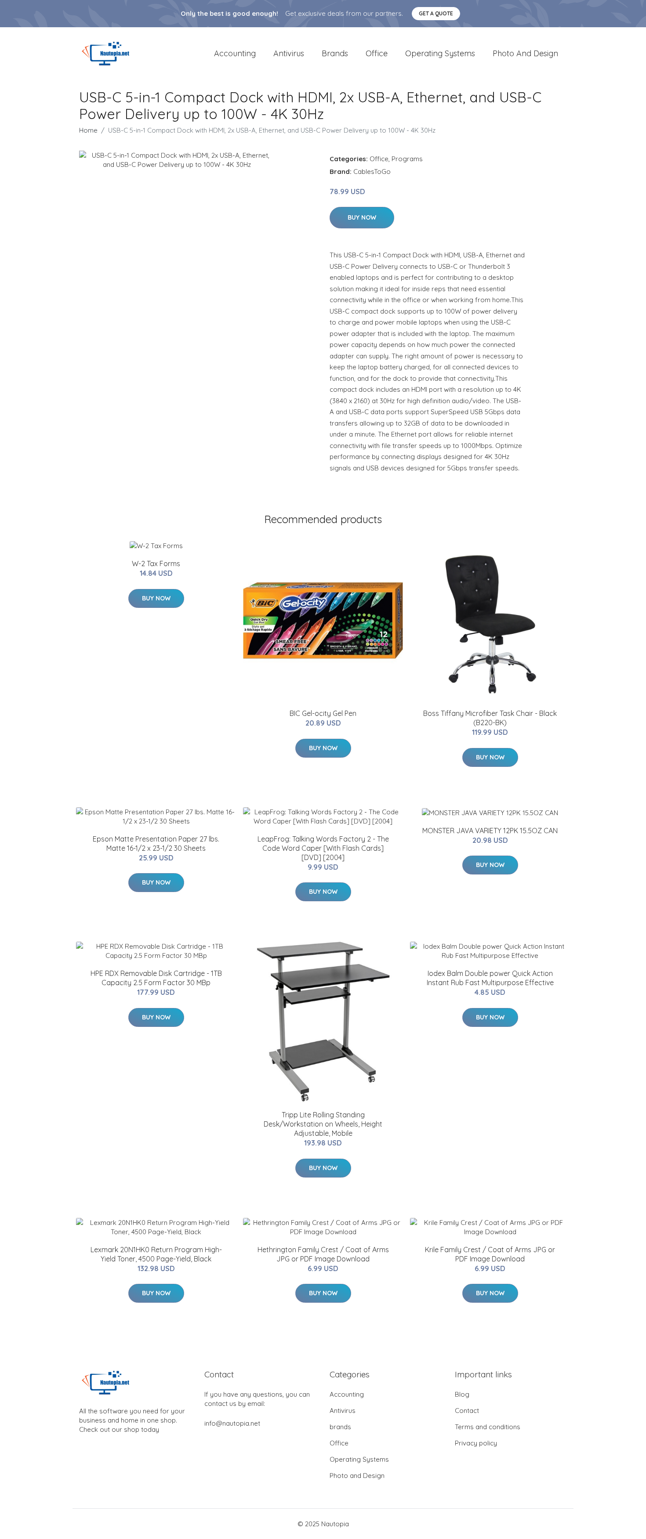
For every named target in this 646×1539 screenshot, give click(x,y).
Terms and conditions (487, 1427)
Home (88, 130)
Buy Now (362, 217)
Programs (407, 159)
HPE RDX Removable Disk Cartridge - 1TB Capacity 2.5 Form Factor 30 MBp (156, 978)
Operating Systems (440, 53)
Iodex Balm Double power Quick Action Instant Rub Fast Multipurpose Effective (490, 978)
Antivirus (288, 53)
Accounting (235, 53)
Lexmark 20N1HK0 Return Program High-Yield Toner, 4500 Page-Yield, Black (156, 1254)
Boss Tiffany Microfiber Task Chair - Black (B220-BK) (490, 718)
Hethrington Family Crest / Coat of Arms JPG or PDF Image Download (323, 1254)
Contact (467, 1410)
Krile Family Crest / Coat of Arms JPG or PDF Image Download (490, 1254)
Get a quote (436, 13)
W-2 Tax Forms (156, 563)
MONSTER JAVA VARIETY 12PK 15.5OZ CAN (490, 830)
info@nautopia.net (232, 1423)
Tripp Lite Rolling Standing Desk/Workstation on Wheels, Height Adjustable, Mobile (323, 1124)
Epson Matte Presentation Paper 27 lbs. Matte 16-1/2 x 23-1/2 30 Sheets (156, 844)
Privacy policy (476, 1443)
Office (377, 53)
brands (335, 53)
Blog (462, 1394)
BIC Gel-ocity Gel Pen (323, 713)
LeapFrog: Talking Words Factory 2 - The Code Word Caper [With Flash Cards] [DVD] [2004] (323, 848)
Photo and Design (525, 53)
